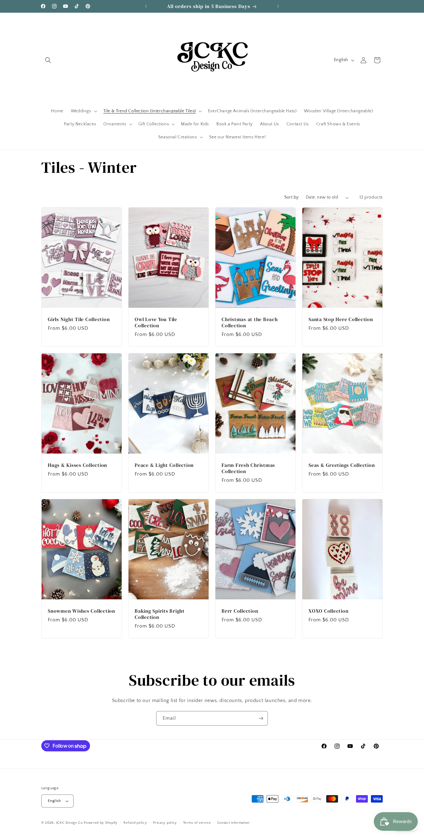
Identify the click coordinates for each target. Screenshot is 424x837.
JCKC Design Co (70, 823)
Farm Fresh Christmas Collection (248, 468)
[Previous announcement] (146, 6)
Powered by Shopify (101, 823)
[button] (48, 60)
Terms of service (197, 823)
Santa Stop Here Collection (341, 319)
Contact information (233, 823)
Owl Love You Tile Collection (156, 322)
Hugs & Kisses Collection (77, 465)
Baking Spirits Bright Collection (160, 613)
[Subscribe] (261, 718)
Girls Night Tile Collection (79, 319)
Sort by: (292, 197)
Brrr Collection (240, 610)
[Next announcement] (278, 6)
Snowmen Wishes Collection (81, 610)
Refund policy (135, 823)
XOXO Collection (328, 610)
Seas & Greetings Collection (342, 465)
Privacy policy (165, 823)
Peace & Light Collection (164, 465)
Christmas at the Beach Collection (250, 322)
